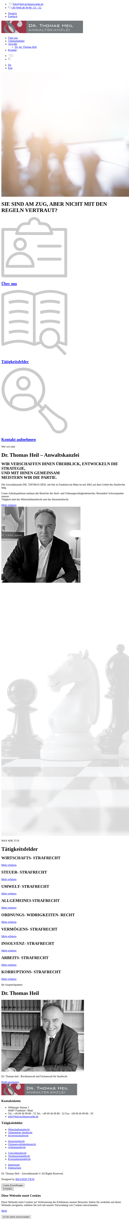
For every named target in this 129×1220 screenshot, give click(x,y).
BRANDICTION (24, 1179)
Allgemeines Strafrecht (20, 1132)
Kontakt (12, 50)
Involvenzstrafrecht (18, 1135)
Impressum (14, 1164)
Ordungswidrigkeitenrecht (22, 1144)
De (9, 65)
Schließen (7, 1189)
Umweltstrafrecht (17, 1153)
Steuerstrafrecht (16, 1141)
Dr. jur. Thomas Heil (26, 47)
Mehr (4, 1210)
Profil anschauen (10, 1082)
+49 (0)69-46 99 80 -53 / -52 (26, 7)
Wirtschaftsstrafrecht (19, 1129)
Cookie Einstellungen (13, 1185)
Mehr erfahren (8, 505)
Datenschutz (14, 1167)
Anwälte (12, 44)
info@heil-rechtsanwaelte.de (28, 4)
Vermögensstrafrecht (19, 1156)
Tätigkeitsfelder (16, 41)
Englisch (12, 16)
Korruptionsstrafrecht (19, 1159)
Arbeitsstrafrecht (17, 1147)
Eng (10, 68)
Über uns (13, 37)
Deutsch (12, 13)
